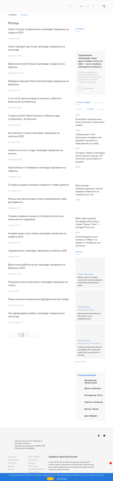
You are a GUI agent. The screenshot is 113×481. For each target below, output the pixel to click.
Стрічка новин (83, 102)
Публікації (13, 460)
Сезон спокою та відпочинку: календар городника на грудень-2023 (38, 31)
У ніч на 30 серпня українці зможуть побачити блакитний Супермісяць (34, 100)
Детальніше (88, 88)
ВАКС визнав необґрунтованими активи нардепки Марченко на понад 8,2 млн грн (89, 190)
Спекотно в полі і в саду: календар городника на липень (35, 152)
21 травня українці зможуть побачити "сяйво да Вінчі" (38, 185)
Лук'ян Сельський (85, 274)
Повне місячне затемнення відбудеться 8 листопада (38, 299)
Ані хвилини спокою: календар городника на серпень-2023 (33, 135)
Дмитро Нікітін (84, 341)
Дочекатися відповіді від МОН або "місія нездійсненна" (89, 316)
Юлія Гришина (84, 307)
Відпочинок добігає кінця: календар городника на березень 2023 (36, 266)
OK (50, 479)
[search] (70, 6)
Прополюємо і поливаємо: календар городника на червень (37, 169)
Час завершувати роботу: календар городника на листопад (36, 315)
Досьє (11, 469)
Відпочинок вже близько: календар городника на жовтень (36, 65)
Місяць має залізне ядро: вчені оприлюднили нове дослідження (37, 200)
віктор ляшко (91, 409)
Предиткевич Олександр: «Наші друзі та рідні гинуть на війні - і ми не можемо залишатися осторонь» (90, 61)
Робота (31, 463)
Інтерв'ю (12, 463)
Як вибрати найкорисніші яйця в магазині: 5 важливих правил (90, 122)
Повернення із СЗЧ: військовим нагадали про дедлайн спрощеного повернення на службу (89, 139)
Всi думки (81, 362)
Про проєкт (34, 456)
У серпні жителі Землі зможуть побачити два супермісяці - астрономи (34, 117)
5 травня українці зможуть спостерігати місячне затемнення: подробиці (35, 218)
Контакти (33, 460)
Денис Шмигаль (92, 388)
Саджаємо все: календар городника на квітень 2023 (37, 250)
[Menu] (104, 6)
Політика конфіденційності (36, 467)
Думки (11, 466)
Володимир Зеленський (90, 381)
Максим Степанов (93, 402)
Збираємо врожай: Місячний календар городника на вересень (38, 83)
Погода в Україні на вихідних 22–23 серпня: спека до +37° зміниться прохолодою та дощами (90, 157)
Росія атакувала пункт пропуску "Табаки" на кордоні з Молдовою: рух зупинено (88, 241)
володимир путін (93, 395)
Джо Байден (90, 416)
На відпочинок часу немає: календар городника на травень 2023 (37, 235)
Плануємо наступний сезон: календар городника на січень (38, 284)
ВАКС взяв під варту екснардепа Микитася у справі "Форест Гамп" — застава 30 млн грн (88, 223)
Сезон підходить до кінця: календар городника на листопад (36, 48)
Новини (12, 456)
